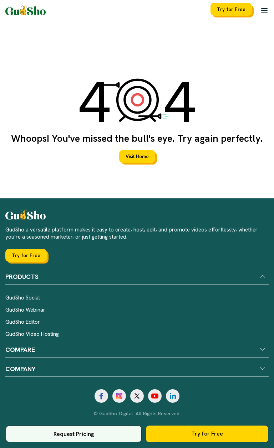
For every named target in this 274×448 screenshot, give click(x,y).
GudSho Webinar (25, 309)
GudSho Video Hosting (32, 334)
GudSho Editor (22, 321)
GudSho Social (22, 297)
